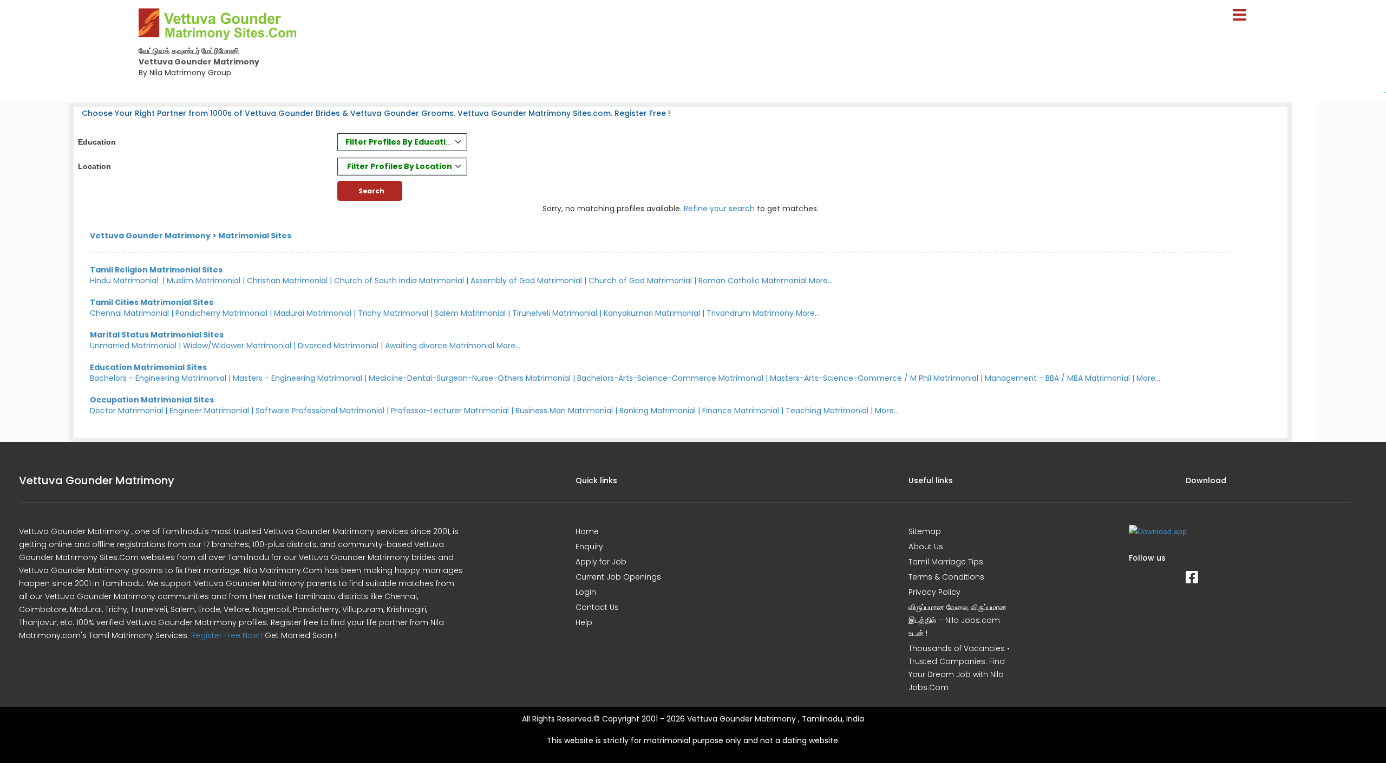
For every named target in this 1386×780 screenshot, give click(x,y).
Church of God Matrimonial (640, 280)
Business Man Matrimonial (564, 410)
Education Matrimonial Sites (148, 367)
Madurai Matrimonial (312, 313)
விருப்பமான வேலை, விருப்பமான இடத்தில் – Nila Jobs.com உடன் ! (957, 620)
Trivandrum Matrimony (750, 313)
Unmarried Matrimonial (133, 345)
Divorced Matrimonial (338, 345)
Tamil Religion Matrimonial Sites (156, 269)
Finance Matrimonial (740, 410)
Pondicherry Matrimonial (221, 313)
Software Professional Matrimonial (320, 410)
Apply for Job (601, 561)
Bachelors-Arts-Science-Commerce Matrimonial (670, 378)
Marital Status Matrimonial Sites (157, 334)
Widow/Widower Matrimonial (237, 345)
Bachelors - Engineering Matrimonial (158, 378)
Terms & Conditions (946, 576)
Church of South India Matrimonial (399, 280)
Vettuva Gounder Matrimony (150, 235)
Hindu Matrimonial (124, 280)
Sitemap (924, 531)
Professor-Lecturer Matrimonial (450, 410)
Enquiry (589, 546)
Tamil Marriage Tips (945, 561)
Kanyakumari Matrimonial (652, 313)
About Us (925, 546)
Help (584, 622)
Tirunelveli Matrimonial (554, 313)
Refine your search (719, 208)
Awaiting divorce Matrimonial (439, 345)
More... (821, 280)
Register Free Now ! (227, 635)
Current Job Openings (618, 576)
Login (586, 592)
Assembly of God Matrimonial (526, 280)
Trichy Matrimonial (393, 313)
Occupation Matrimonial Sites (152, 399)
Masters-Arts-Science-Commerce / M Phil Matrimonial (874, 378)
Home (587, 531)
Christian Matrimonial (287, 280)
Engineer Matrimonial (209, 410)
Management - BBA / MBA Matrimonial (1057, 378)
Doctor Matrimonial (126, 410)
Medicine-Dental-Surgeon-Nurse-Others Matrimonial (470, 378)
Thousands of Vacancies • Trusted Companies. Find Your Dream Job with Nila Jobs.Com (959, 668)
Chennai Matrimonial (129, 313)
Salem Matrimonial (470, 313)
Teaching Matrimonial (827, 410)
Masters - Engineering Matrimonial (297, 378)
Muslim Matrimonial (203, 280)
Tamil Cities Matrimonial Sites (151, 302)
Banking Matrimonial (657, 410)
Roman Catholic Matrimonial (752, 280)
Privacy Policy (934, 592)
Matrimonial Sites (254, 235)
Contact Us (597, 607)
